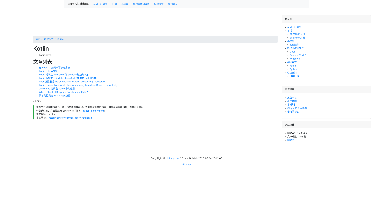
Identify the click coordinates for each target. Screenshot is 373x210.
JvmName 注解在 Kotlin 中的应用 (57, 88)
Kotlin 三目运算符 (48, 71)
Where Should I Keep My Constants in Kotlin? (63, 92)
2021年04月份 (297, 37)
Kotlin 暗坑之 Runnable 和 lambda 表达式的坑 (63, 74)
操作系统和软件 (141, 4)
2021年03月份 (297, 34)
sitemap (186, 164)
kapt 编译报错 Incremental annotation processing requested (72, 81)
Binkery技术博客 (78, 4)
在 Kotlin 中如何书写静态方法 (54, 67)
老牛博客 (292, 101)
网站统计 (292, 140)
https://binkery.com (93, 110)
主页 (38, 39)
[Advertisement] (120, 25)
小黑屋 (125, 4)
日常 (114, 4)
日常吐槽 (294, 76)
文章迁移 (294, 44)
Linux (292, 51)
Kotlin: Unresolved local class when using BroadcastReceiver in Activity (78, 85)
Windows (295, 58)
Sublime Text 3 (298, 55)
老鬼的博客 (293, 111)
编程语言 (158, 4)
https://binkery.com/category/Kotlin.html (70, 117)
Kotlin (60, 39)
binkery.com (172, 158)
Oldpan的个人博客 (297, 108)
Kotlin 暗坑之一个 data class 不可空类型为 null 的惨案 (67, 78)
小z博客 (291, 104)
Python (293, 69)
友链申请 (292, 97)
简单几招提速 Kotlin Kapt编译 (54, 95)
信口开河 (172, 4)
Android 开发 (100, 4)
